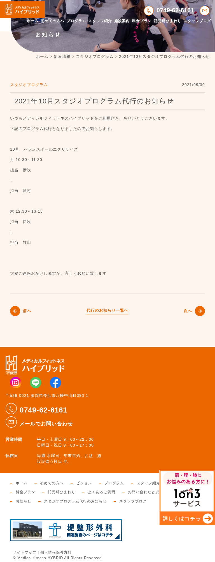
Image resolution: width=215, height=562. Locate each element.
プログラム (76, 21)
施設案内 (122, 21)
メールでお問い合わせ (46, 423)
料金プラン (142, 21)
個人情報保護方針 (56, 552)
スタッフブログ (197, 21)
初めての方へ (52, 21)
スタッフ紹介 (100, 21)
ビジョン (84, 483)
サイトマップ (24, 552)
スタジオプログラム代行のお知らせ (75, 501)
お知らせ (23, 501)
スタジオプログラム (29, 84)
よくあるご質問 (101, 492)
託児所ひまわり (167, 21)
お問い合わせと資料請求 (149, 492)
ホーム (33, 21)
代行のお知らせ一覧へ (107, 310)
